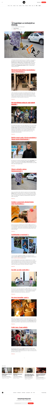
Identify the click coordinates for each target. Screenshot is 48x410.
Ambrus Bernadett (16, 28)
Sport (32, 5)
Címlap (9, 5)
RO (34, 5)
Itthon (11, 5)
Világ (17, 5)
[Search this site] (2, 2)
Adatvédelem (23, 392)
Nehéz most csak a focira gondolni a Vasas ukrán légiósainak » (23, 138)
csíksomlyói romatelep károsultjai (18, 257)
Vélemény (26, 5)
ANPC (34, 392)
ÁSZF (31, 392)
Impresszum (14, 392)
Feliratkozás (43, 2)
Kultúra (23, 5)
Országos (14, 5)
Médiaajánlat (19, 392)
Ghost (45, 392)
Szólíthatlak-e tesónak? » (20, 235)
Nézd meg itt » (13, 294)
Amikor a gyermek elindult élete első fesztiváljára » (22, 203)
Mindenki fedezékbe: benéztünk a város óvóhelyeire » (23, 71)
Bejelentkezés (39, 2)
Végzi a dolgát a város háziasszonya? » (18, 170)
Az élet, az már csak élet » (20, 270)
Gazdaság (20, 5)
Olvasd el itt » (13, 99)
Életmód (30, 5)
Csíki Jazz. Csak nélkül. (19, 327)
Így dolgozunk (28, 392)
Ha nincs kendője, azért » (20, 297)
